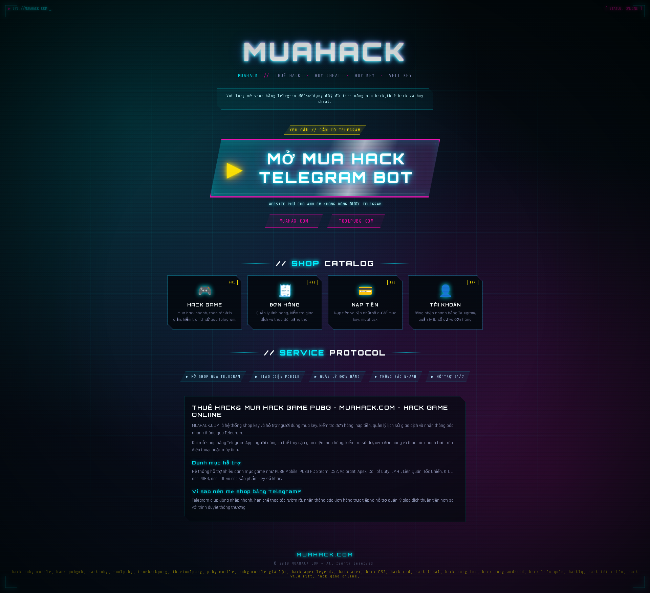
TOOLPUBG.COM (356, 221)
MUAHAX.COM (294, 221)
